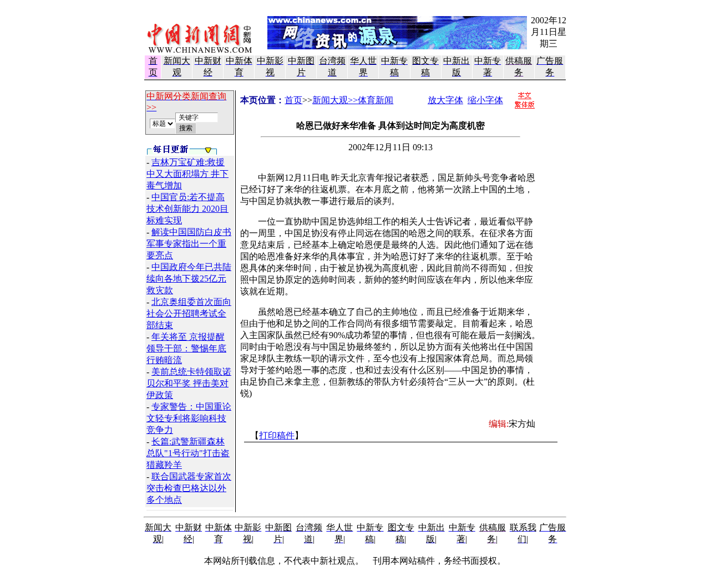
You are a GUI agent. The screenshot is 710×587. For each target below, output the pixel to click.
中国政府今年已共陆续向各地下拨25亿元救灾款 (188, 278)
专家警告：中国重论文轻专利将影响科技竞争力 (188, 418)
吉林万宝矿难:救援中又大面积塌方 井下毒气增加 (187, 173)
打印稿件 (277, 435)
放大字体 (445, 100)
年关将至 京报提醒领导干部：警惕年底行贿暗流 (186, 348)
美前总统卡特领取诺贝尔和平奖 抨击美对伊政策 (188, 383)
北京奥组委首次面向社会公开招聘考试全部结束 (188, 313)
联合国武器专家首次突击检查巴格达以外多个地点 (188, 488)
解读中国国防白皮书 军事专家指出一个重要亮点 (188, 243)
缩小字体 (485, 100)
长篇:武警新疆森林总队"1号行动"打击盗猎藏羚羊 (188, 453)
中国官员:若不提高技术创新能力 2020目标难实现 (187, 208)
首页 (293, 100)
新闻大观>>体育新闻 (352, 100)
